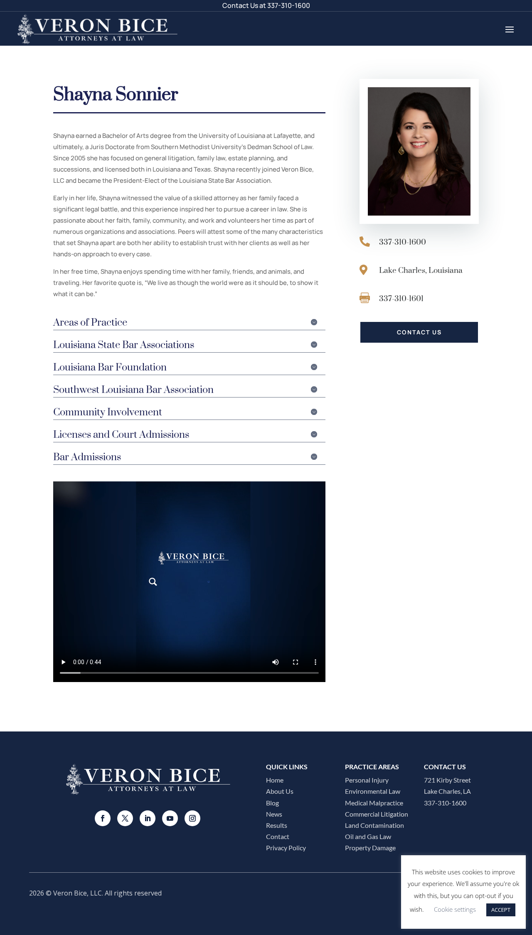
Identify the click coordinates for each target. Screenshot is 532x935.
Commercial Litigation (376, 814)
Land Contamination (374, 825)
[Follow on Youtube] (170, 818)
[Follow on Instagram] (192, 818)
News (274, 814)
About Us (279, 791)
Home (274, 780)
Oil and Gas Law (368, 836)
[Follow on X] (125, 818)
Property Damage (370, 848)
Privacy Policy (286, 848)
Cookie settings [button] (455, 909)
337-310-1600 (288, 5)
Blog (272, 803)
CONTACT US (419, 332)
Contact (277, 836)
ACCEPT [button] (500, 909)
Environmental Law (372, 791)
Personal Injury (367, 780)
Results (276, 825)
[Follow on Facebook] (103, 818)
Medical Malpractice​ (374, 803)
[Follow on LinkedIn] (147, 818)
